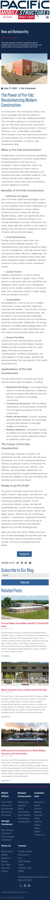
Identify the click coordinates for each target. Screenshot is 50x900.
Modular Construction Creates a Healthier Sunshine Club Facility (24, 689)
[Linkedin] (25, 886)
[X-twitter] (21, 886)
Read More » (5, 656)
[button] (47, 17)
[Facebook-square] (29, 886)
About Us (6, 846)
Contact (22, 846)
